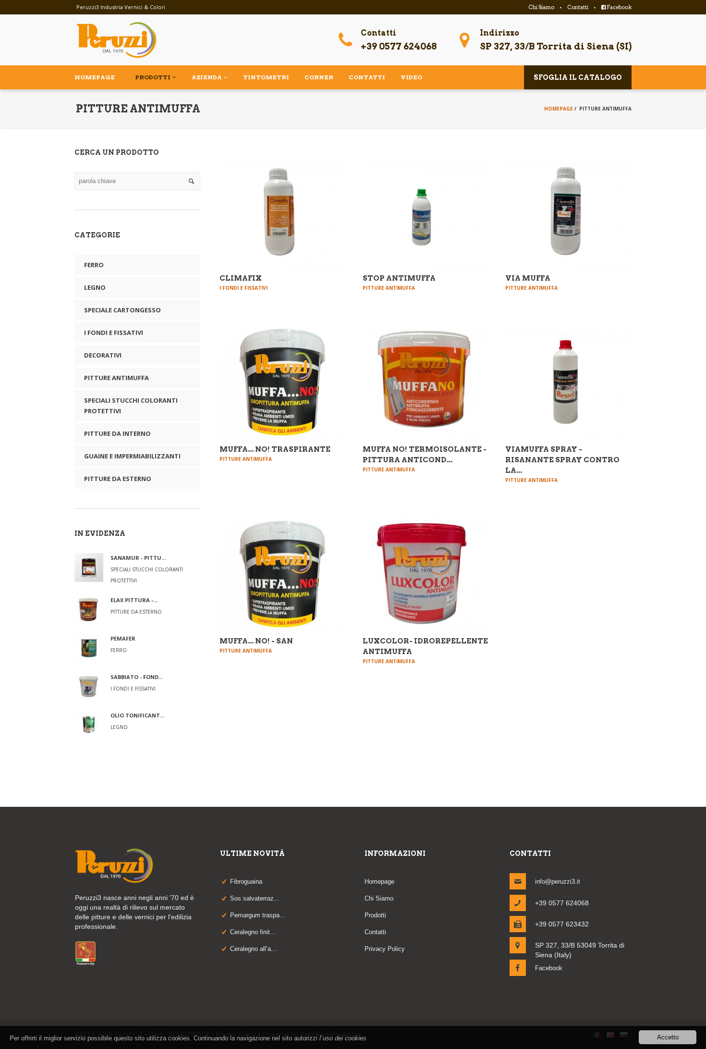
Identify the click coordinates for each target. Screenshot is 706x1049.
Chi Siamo (541, 7)
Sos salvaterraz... (255, 898)
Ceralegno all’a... (253, 948)
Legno (95, 287)
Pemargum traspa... (257, 915)
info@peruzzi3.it (557, 881)
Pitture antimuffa (116, 377)
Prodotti (375, 915)
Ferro (94, 264)
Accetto (668, 1037)
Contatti (577, 7)
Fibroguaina (246, 881)
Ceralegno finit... (253, 932)
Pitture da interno (117, 433)
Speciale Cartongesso (122, 310)
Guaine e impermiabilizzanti (132, 456)
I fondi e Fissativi (113, 332)
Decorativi (103, 355)
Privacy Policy (385, 948)
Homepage (558, 108)
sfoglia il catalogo (578, 77)
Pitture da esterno (117, 478)
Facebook (619, 7)
